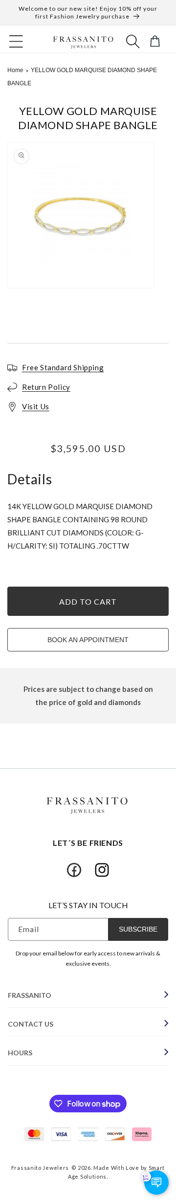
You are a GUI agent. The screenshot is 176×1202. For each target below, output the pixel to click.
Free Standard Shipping (63, 367)
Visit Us (35, 406)
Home (15, 70)
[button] (16, 41)
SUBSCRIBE (138, 929)
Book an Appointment (88, 640)
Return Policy (46, 386)
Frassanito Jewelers (40, 1167)
